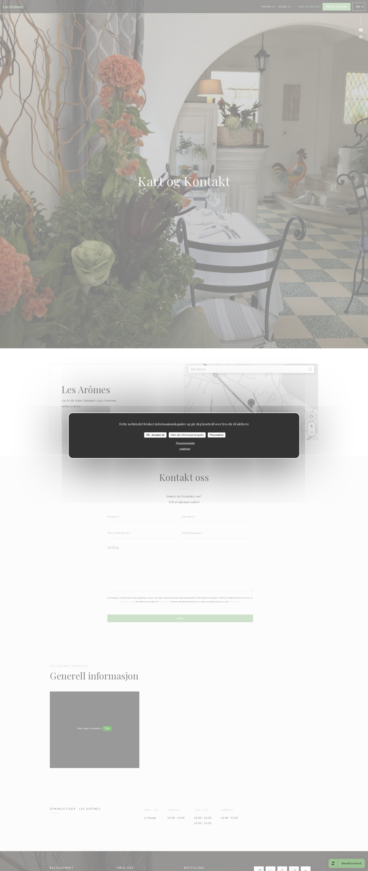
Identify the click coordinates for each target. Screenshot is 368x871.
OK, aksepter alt (155, 434)
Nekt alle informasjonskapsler (187, 434)
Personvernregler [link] (185, 443)
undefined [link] (184, 448)
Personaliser (216, 434)
